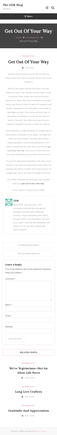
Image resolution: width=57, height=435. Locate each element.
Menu (29, 16)
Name (8, 305)
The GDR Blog (13, 5)
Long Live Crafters (28, 391)
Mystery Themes (40, 431)
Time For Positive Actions (27, 254)
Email (8, 316)
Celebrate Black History (29, 245)
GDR (16, 200)
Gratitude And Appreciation (28, 410)
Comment (10, 279)
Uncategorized (27, 56)
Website (9, 327)
